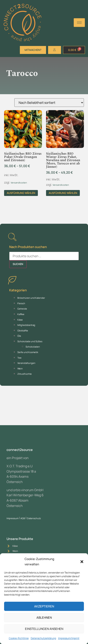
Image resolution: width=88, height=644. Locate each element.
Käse (20, 319)
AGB (22, 518)
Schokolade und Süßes (29, 341)
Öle (19, 335)
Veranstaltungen (26, 362)
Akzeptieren (44, 606)
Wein (20, 368)
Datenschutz (34, 518)
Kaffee (20, 314)
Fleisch (21, 303)
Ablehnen (44, 617)
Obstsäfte (22, 330)
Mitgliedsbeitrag (26, 324)
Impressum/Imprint (68, 638)
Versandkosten (19, 182)
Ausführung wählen (21, 193)
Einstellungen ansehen (44, 629)
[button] (82, 562)
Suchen (18, 264)
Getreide (22, 308)
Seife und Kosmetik (27, 352)
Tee (19, 357)
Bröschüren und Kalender (31, 297)
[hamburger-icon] (79, 22)
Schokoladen (33, 346)
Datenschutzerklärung (43, 638)
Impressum (12, 518)
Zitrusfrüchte (24, 373)
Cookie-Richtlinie (19, 638)
